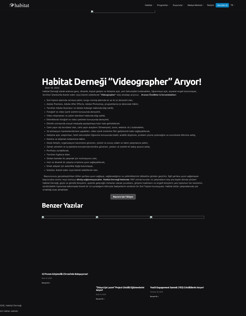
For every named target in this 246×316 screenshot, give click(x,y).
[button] (126, 88)
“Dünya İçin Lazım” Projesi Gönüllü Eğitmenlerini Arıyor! (120, 288)
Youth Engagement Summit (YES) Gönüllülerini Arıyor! (177, 287)
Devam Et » (46, 283)
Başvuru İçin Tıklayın (123, 197)
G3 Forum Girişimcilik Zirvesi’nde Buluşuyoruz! (65, 274)
